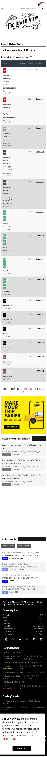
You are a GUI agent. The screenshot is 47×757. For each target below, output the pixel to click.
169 (35, 389)
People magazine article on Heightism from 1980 (24, 672)
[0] (39, 5)
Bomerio (6, 348)
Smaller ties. (7, 362)
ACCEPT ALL (22, 748)
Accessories (7, 688)
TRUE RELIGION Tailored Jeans (16, 575)
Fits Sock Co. (7, 305)
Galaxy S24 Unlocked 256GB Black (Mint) (20, 552)
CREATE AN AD (24, 545)
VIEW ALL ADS (8, 545)
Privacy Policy (9, 738)
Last (23, 391)
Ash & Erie (6, 334)
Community (40, 70)
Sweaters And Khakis (12, 652)
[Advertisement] (23, 36)
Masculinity (7, 668)
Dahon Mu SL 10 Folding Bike (15, 564)
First (5, 389)
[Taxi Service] (23, 414)
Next (39, 389)
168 (30, 389)
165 (18, 389)
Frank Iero (6, 271)
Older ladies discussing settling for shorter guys (23, 713)
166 (22, 389)
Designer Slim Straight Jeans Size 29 (18, 586)
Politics (6, 709)
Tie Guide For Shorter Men (15, 682)
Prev (13, 389)
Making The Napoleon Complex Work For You (23, 662)
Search (42, 9)
